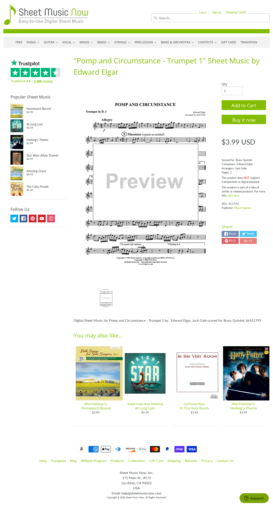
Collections (136, 461)
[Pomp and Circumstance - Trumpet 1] (106, 298)
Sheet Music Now (135, 497)
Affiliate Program (93, 461)
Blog (73, 461)
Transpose (58, 461)
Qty (224, 84)
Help (42, 461)
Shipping (174, 461)
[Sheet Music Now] (46, 14)
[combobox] (210, 17)
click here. (234, 195)
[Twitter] (14, 218)
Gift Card (156, 461)
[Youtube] (42, 218)
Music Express (243, 208)
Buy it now (244, 120)
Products (117, 461)
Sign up (216, 12)
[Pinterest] (32, 218)
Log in (202, 12)
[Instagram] (51, 218)
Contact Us (225, 461)
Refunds (191, 461)
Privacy (206, 461)
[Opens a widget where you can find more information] (254, 498)
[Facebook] (23, 218)
